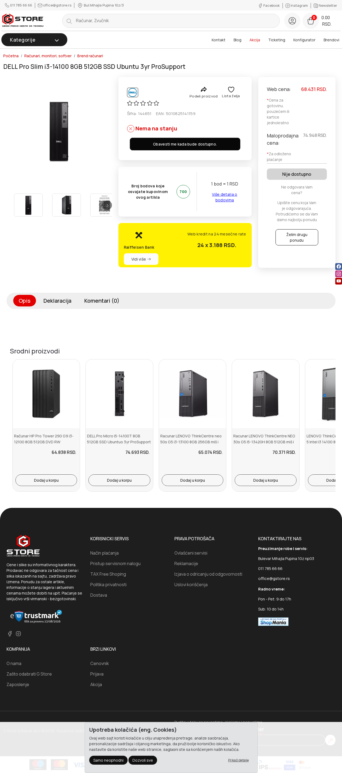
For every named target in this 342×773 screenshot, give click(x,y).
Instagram (299, 5)
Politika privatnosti (108, 585)
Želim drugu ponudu (296, 237)
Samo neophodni (108, 760)
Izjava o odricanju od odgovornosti (208, 574)
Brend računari (90, 55)
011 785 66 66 (21, 5)
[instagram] (338, 274)
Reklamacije (186, 563)
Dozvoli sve (142, 760)
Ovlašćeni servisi (190, 553)
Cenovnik (99, 663)
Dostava (98, 595)
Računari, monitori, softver (48, 55)
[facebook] (338, 266)
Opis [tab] (25, 300)
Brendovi (331, 39)
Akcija (255, 39)
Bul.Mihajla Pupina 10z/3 (103, 5)
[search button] (69, 21)
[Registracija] (292, 21)
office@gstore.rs (57, 5)
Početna (11, 55)
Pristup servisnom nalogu (115, 563)
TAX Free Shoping (108, 574)
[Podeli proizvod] (203, 89)
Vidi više (139, 259)
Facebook (272, 5)
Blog (237, 39)
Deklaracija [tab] (57, 300)
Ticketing (276, 39)
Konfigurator (304, 39)
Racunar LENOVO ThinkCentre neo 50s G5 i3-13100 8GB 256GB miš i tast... (191, 442)
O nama (13, 663)
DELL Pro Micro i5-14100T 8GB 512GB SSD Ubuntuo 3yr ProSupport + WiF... (119, 442)
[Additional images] (28, 205)
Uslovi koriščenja (191, 585)
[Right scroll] (107, 205)
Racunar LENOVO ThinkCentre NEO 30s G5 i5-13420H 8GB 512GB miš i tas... (264, 442)
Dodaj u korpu (46, 480)
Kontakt (218, 39)
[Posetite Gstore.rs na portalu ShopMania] (273, 621)
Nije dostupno (296, 174)
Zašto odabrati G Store (29, 674)
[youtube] (338, 281)
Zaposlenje (17, 684)
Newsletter (327, 5)
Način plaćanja (104, 553)
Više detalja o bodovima (224, 197)
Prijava (97, 674)
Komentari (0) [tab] (101, 300)
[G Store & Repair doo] (23, 21)
